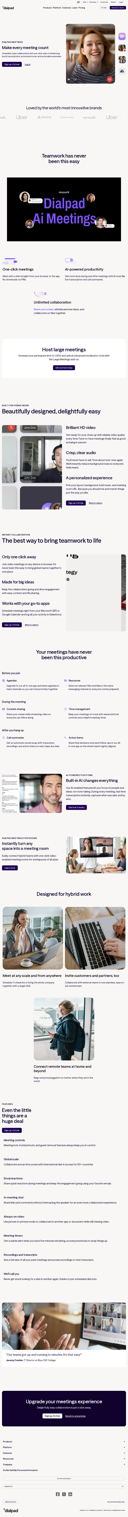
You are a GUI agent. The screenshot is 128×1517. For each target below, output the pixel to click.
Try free (104, 8)
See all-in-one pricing (75, 1416)
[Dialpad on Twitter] (64, 1494)
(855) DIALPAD (10, 1502)
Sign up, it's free (11, 64)
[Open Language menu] (78, 2)
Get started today (64, 367)
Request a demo (118, 8)
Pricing (81, 7)
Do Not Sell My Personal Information (20, 1470)
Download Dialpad (64, 1478)
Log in (27, 64)
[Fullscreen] (118, 239)
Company (7, 1464)
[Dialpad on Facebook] (58, 1494)
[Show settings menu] (113, 239)
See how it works (76, 807)
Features (7, 1453)
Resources (8, 1459)
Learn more (9, 868)
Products (7, 1441)
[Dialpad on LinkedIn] (70, 1494)
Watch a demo (95, 503)
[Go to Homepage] (11, 8)
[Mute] (108, 239)
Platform (7, 1447)
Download (104, 2)
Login (121, 2)
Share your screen (44, 309)
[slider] (61, 239)
